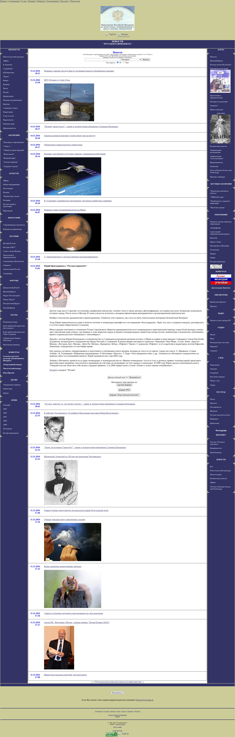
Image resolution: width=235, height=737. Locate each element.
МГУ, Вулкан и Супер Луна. (57, 80)
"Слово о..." (7, 146)
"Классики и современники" (13, 142)
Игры (212, 338)
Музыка (6, 192)
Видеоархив (8, 211)
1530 (139, 682)
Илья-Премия (8, 373)
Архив (118, 711)
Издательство (8, 120)
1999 (5, 425)
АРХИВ (14, 400)
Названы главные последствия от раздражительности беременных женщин (79, 71)
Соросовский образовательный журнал (220, 233)
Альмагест (7, 265)
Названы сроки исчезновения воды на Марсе (65, 210)
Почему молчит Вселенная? (220, 65)
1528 (129, 682)
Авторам (213, 369)
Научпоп (213, 306)
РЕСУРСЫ (221, 392)
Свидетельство (114, 54)
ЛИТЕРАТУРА (14, 50)
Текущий (6, 405)
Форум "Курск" (9, 299)
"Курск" (6, 76)
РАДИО (221, 313)
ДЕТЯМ (14, 380)
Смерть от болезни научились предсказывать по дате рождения (73, 613)
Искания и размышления (12, 100)
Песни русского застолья (219, 342)
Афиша (6, 61)
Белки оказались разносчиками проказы (62, 566)
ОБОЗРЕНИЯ (14, 135)
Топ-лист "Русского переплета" (217, 443)
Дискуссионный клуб (11, 288)
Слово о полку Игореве (12, 251)
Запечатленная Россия (11, 269)
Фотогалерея (8, 188)
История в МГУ (9, 247)
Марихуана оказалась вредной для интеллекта (65, 675)
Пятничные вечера (10, 322)
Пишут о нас (215, 381)
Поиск (212, 399)
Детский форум (9, 308)
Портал (3, 1)
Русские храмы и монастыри (9, 205)
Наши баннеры (216, 452)
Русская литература (217, 262)
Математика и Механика (219, 246)
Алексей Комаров (120, 724)
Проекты (213, 403)
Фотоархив (7, 429)
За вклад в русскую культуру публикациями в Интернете (13, 358)
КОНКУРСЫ (14, 352)
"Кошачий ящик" (9, 158)
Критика (6, 104)
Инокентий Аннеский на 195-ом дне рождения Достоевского (72, 456)
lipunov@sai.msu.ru (144, 700)
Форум (5, 393)
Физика (213, 254)
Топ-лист (64, 1)
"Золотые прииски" (10, 162)
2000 (5, 421)
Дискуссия (75, 1)
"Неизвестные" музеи (11, 196)
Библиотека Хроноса (218, 302)
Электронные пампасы (12, 385)
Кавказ (5, 80)
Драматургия (8, 96)
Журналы (213, 411)
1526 (120, 682)
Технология (214, 250)
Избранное (214, 419)
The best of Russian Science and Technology (220, 488)
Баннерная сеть (216, 448)
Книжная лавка (9, 124)
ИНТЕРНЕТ (221, 435)
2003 (5, 409)
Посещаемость (215, 407)
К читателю (7, 65)
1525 (115, 682)
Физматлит (214, 166)
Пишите (32, 1)
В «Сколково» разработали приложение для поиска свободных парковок (78, 201)
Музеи (212, 335)
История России (9, 243)
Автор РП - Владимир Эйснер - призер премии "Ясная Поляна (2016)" (77, 622)
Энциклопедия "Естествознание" (217, 157)
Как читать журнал (217, 377)
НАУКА (221, 50)
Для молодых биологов (221, 288)
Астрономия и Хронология (13, 261)
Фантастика (7, 389)
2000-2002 (221, 113)
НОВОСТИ (221, 460)
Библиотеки (214, 423)
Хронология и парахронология (9, 256)
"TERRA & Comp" (217, 197)
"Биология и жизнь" (217, 208)
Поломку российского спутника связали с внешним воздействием (75, 154)
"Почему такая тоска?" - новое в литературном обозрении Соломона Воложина (81, 126)
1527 (125, 682)
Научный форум (9, 292)
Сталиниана (7, 273)
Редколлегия (214, 365)
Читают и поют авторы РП (220, 320)
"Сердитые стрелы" (10, 166)
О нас (24, 1)
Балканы (6, 84)
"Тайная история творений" (13, 150)
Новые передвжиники (11, 184)
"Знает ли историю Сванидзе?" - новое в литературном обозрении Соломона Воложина (85, 447)
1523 (105, 682)
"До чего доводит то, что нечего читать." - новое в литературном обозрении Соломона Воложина (89, 404)
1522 (101, 682)
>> (143, 682)
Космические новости (218, 146)
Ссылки (123, 711)
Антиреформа (215, 228)
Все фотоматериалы (10, 433)
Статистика (130, 711)
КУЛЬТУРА (14, 173)
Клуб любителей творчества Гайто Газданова (14, 333)
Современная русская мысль (14, 225)
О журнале (214, 373)
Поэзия (6, 92)
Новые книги (8, 112)
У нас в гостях (8, 116)
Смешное (213, 351)
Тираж (212, 385)
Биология (213, 238)
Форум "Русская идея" (11, 296)
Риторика (6, 200)
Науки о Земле (215, 242)
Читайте (53, 370)
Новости (41, 1)
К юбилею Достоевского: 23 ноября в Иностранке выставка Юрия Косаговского (81, 413)
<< (92, 682)
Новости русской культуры (13, 57)
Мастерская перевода (11, 345)
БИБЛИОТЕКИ (221, 295)
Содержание (14, 1)
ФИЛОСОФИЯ (14, 218)
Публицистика (8, 73)
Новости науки (215, 474)
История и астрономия (219, 102)
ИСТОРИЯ (14, 236)
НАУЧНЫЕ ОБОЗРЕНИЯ (221, 184)
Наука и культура (216, 110)
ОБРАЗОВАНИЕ (221, 215)
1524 (110, 682)
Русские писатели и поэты (220, 415)
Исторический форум (11, 303)
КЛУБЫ (14, 315)
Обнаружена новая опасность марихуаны (63, 145)
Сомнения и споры (10, 108)
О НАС (221, 358)
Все (211, 467)
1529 (134, 682)
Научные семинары (217, 177)
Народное (214, 346)
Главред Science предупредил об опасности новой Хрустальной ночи (76, 510)
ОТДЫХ (221, 327)
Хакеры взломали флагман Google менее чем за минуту (70, 135)
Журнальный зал (9, 128)
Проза (5, 88)
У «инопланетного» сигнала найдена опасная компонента (71, 257)
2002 (5, 413)
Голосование (53, 1)
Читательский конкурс (12, 368)
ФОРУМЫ (14, 281)
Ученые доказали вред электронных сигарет (64, 519)
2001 (5, 417)
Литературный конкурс (12, 364)
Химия (212, 258)
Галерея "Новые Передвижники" (117, 715)
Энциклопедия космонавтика (215, 151)
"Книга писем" (8, 154)
